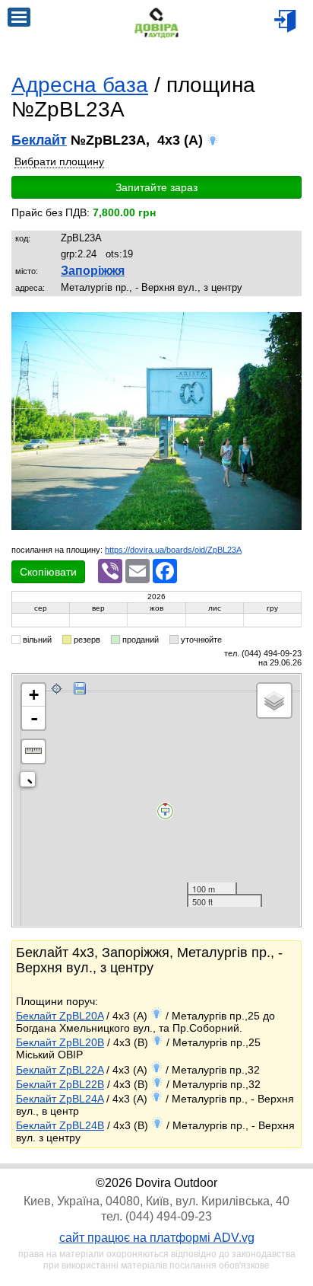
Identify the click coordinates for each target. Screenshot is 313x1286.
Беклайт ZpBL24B (60, 1125)
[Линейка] (33, 751)
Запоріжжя (93, 270)
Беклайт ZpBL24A (59, 1099)
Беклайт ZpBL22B (60, 1084)
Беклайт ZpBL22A (59, 1070)
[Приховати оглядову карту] (31, 782)
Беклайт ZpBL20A (59, 1016)
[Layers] (274, 700)
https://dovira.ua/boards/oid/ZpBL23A (173, 549)
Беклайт (39, 140)
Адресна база (79, 85)
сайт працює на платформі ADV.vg (157, 1237)
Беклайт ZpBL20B (60, 1042)
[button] (288, 325)
